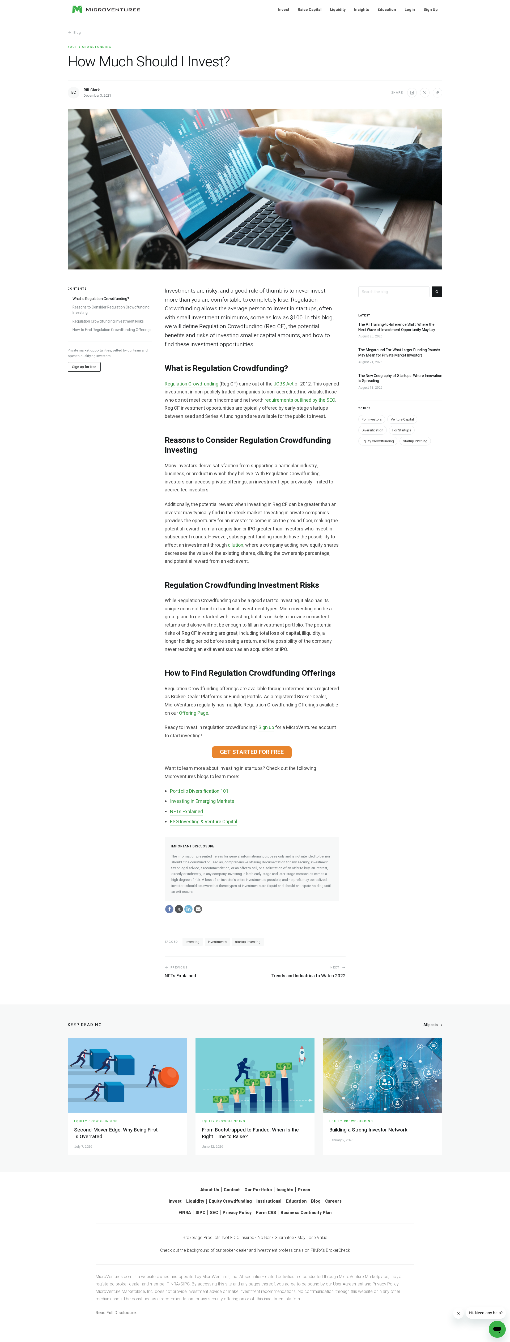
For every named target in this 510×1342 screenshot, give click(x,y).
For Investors (372, 419)
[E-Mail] (198, 909)
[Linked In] (188, 909)
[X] (179, 909)
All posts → (432, 1025)
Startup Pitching (415, 441)
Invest (283, 9)
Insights (361, 9)
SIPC (200, 1212)
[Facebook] (169, 909)
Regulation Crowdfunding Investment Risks (108, 321)
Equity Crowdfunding (89, 47)
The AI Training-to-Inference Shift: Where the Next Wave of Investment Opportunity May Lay (396, 327)
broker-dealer (235, 1250)
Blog (77, 32)
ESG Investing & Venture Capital (203, 821)
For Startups (401, 430)
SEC (214, 1212)
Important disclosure (193, 846)
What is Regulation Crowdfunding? (101, 299)
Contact (232, 1189)
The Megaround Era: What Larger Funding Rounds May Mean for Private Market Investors (399, 353)
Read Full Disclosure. (116, 1312)
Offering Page (193, 713)
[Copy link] (437, 92)
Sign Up (430, 9)
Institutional (269, 1201)
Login (410, 9)
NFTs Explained (186, 811)
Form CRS (266, 1212)
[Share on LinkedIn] (412, 92)
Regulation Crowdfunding (191, 384)
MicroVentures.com (114, 1276)
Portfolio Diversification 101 (199, 791)
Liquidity (338, 9)
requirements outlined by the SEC (300, 400)
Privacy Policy (237, 1212)
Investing (192, 941)
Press (304, 1189)
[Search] (437, 291)
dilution (235, 545)
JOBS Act (284, 384)
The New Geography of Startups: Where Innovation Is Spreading (400, 378)
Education (386, 9)
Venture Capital (402, 419)
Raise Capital (309, 9)
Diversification (372, 430)
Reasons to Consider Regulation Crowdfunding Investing (111, 310)
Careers (333, 1201)
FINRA (184, 1212)
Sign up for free (84, 367)
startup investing (248, 941)
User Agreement (348, 1284)
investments (217, 941)
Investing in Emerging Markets (202, 801)
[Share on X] (425, 92)
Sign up (266, 727)
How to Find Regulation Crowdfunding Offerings (112, 330)
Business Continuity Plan (306, 1212)
